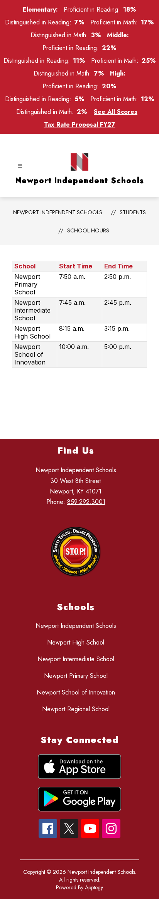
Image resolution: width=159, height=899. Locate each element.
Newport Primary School (76, 675)
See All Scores (115, 111)
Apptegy (94, 887)
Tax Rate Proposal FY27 (79, 124)
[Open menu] (19, 166)
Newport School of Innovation (76, 692)
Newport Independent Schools (57, 212)
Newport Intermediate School (75, 659)
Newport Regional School (76, 709)
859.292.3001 (86, 501)
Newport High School (75, 642)
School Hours (88, 230)
